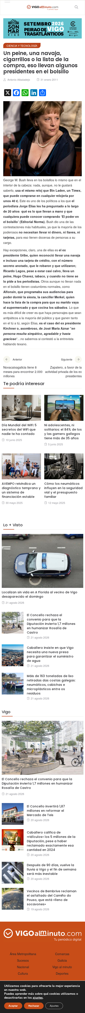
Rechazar (33, 1006)
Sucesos (23, 960)
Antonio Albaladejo (18, 79)
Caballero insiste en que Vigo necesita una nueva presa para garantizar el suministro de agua (50, 654)
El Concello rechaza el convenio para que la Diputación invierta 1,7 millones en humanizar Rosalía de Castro (51, 624)
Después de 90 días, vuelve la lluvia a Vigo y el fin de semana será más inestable (51, 869)
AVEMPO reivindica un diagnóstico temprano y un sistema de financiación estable (21, 490)
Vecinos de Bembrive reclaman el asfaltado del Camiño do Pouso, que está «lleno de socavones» (51, 897)
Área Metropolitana (23, 954)
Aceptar (13, 1006)
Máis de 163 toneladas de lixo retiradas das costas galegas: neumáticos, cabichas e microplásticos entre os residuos (51, 685)
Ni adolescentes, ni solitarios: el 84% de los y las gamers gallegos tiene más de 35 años (63, 431)
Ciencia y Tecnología (22, 45)
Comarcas (62, 954)
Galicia (62, 960)
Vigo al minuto (62, 967)
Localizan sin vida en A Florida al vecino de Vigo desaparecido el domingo (39, 594)
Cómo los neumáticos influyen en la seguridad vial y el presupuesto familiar (63, 490)
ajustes (38, 998)
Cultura (23, 973)
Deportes (62, 973)
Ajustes (54, 1006)
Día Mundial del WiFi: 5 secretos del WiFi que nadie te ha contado (19, 429)
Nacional (23, 967)
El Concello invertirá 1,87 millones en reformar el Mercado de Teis (46, 810)
